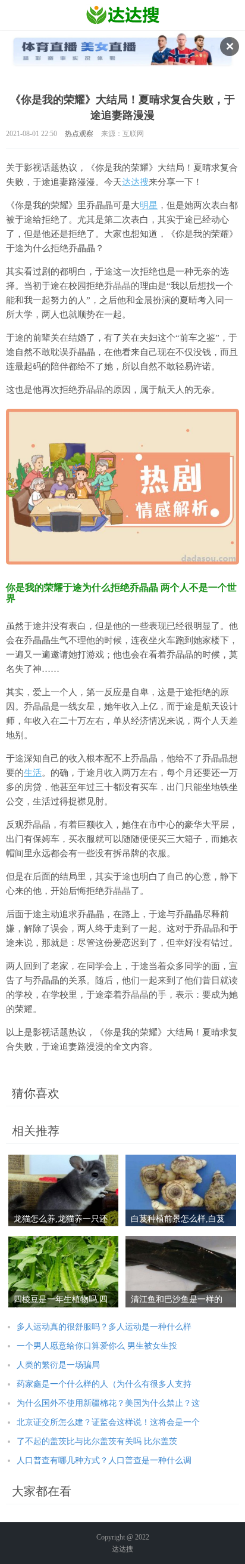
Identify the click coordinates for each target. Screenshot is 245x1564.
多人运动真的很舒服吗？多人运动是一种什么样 (104, 1326)
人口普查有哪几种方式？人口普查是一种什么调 (104, 1460)
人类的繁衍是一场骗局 (58, 1365)
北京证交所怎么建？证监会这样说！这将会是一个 (108, 1422)
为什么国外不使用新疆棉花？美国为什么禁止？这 (108, 1403)
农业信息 (123, 15)
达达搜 (135, 182)
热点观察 (79, 133)
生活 (33, 773)
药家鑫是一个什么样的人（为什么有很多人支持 (104, 1384)
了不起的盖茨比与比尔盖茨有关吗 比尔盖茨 (97, 1441)
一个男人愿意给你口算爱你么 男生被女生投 (97, 1345)
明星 (149, 205)
